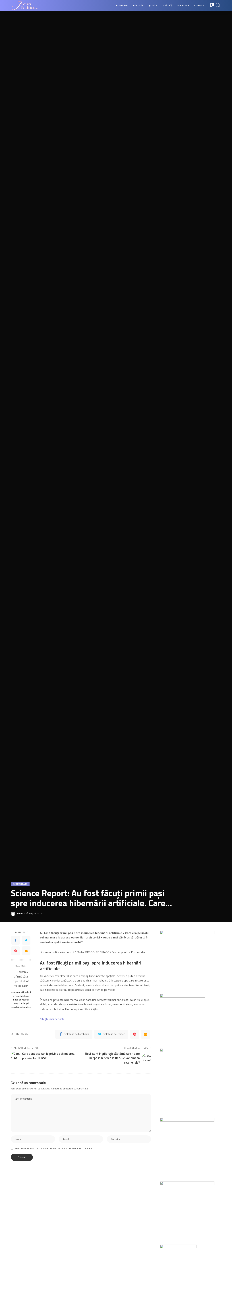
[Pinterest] (15, 950)
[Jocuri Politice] (24, 5)
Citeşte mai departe (52, 1019)
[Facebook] (15, 940)
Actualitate (20, 884)
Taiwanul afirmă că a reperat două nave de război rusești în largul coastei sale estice (21, 999)
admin (19, 913)
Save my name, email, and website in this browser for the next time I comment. (53, 1148)
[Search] (218, 5)
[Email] (26, 950)
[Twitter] (26, 940)
